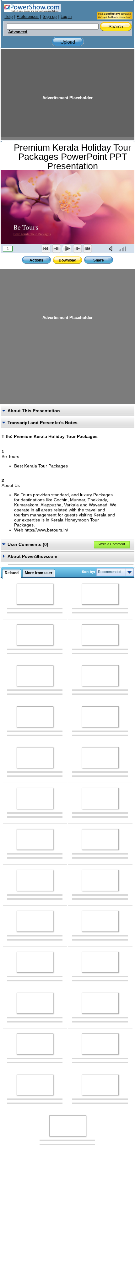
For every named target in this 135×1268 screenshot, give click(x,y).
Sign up (50, 16)
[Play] (67, 248)
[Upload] (68, 41)
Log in (66, 16)
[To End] (87, 248)
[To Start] (46, 248)
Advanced (17, 32)
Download (67, 260)
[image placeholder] (35, 594)
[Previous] (56, 248)
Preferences (28, 16)
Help (8, 16)
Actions (36, 260)
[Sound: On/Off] (112, 248)
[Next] (77, 248)
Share (98, 260)
